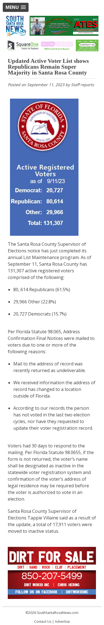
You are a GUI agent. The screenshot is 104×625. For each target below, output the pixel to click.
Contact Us (42, 621)
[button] (16, 7)
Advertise (62, 621)
